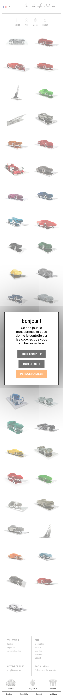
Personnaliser (31, 373)
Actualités (24, 694)
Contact (39, 694)
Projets (9, 694)
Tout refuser (32, 364)
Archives (53, 694)
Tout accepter (31, 354)
